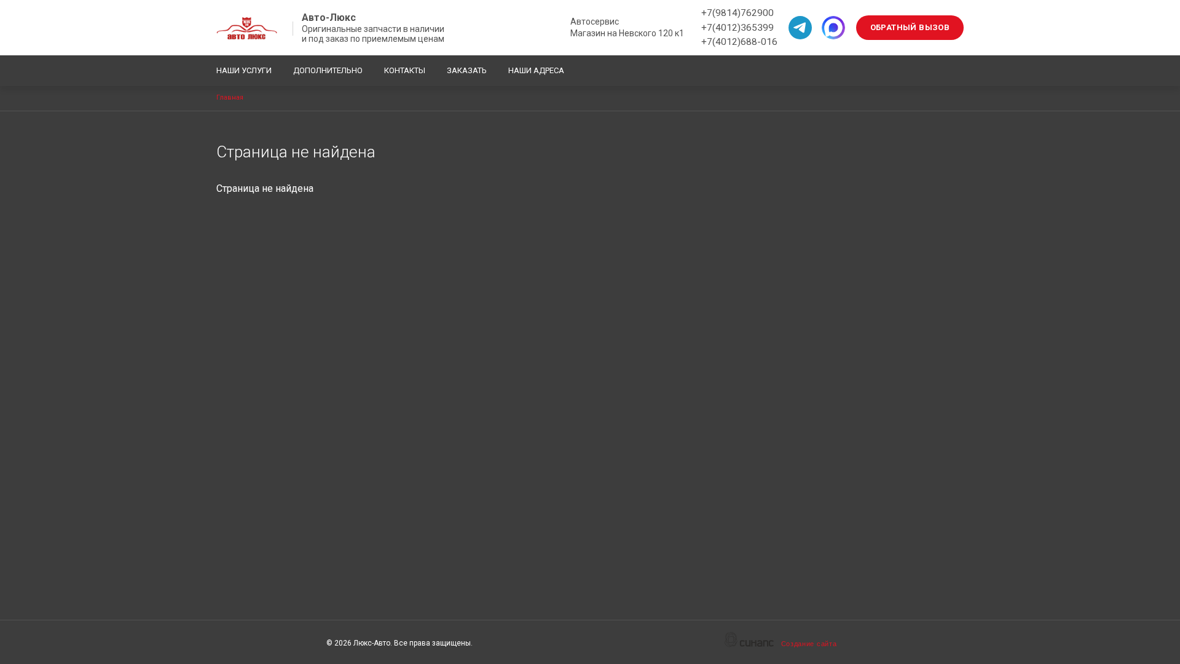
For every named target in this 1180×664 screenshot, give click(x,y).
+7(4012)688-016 (739, 41)
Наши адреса (536, 70)
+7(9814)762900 (737, 12)
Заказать (467, 70)
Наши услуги (244, 70)
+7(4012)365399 (737, 27)
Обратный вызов (910, 27)
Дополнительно (328, 70)
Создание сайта (809, 643)
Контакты (404, 70)
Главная (229, 97)
